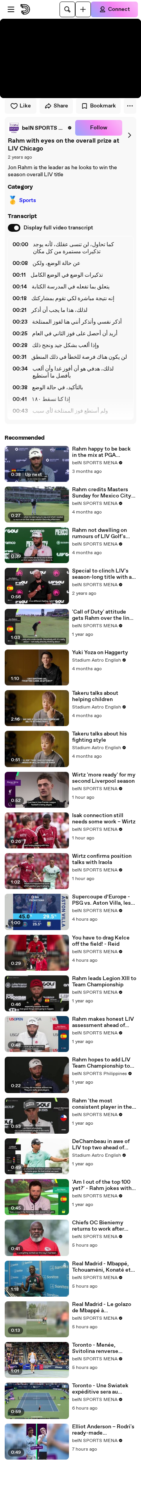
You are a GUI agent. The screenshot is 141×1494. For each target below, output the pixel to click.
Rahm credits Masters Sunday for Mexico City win (101, 493)
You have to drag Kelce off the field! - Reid (101, 941)
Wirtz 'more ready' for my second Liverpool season (104, 778)
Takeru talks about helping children (95, 696)
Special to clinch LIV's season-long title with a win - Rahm (102, 574)
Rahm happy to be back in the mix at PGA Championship (101, 452)
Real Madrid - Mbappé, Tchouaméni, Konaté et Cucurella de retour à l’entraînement (101, 1267)
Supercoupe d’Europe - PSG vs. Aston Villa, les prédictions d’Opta (101, 900)
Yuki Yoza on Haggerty (100, 652)
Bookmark (103, 105)
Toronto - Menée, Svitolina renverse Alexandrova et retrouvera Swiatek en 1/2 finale (100, 1348)
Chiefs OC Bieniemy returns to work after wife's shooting (98, 1226)
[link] (40, 128)
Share (61, 105)
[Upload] (83, 9)
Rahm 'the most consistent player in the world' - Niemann (102, 1104)
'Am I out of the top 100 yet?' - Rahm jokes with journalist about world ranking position (102, 1185)
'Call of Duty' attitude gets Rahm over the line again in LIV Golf (102, 615)
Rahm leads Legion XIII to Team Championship (104, 981)
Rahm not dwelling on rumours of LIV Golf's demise (99, 533)
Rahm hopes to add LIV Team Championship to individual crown (101, 1063)
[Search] (67, 9)
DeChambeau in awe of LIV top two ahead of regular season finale (101, 1144)
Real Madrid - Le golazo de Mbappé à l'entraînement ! (101, 1307)
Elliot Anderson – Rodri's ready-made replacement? (103, 1430)
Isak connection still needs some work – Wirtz (104, 818)
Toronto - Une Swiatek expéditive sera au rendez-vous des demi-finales (101, 1389)
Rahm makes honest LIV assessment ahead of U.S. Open (103, 1022)
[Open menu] (11, 9)
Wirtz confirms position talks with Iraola (102, 859)
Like (25, 105)
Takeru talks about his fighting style (99, 737)
